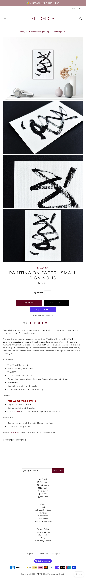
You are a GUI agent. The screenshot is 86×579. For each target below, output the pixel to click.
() (76, 9)
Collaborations (43, 516)
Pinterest (44, 491)
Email (44, 479)
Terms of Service (43, 532)
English (29, 554)
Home (21, 32)
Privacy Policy (43, 529)
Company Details (43, 541)
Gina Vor (42, 268)
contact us (14, 432)
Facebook (44, 482)
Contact (43, 513)
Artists (43, 507)
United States (48, 554)
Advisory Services (43, 510)
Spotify (44, 494)
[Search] (81, 19)
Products (30, 32)
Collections (43, 519)
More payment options (42, 315)
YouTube (44, 497)
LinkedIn (44, 488)
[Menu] (4, 19)
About (43, 504)
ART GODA (42, 574)
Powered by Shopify (56, 574)
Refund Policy (43, 535)
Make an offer (56, 303)
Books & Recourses (43, 522)
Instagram (44, 485)
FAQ (19, 411)
